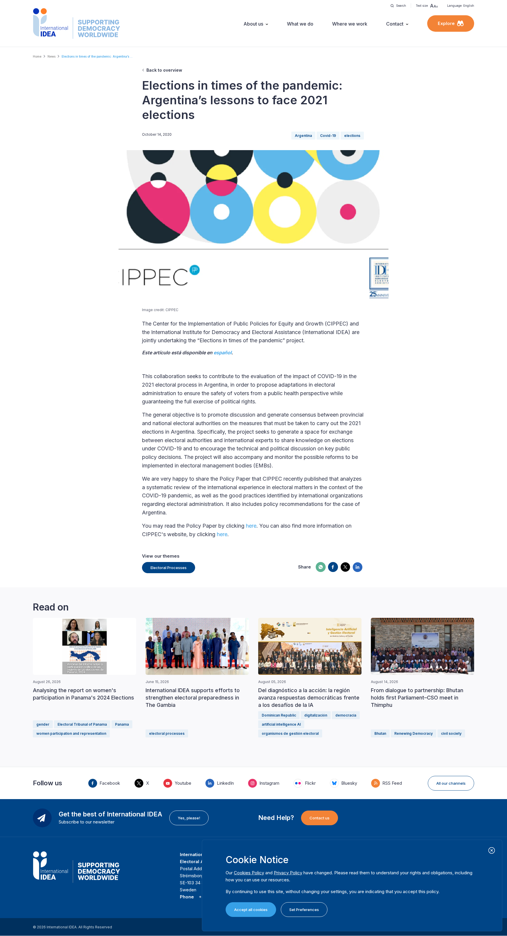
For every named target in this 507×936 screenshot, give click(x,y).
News (51, 56)
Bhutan (380, 733)
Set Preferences (304, 909)
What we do (300, 24)
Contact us (319, 818)
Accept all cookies (251, 909)
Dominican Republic (279, 715)
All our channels (451, 783)
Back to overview (164, 70)
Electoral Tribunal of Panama (82, 724)
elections (352, 135)
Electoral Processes (169, 567)
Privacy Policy (288, 872)
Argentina (303, 135)
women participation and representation (71, 733)
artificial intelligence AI (281, 724)
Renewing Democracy (413, 733)
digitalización (315, 715)
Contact (394, 24)
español (222, 352)
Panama (122, 724)
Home (37, 56)
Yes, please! (189, 818)
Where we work (349, 24)
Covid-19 (328, 135)
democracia (345, 715)
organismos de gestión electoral (290, 733)
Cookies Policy (249, 872)
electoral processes (167, 733)
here (251, 526)
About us (253, 24)
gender (42, 724)
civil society (451, 733)
